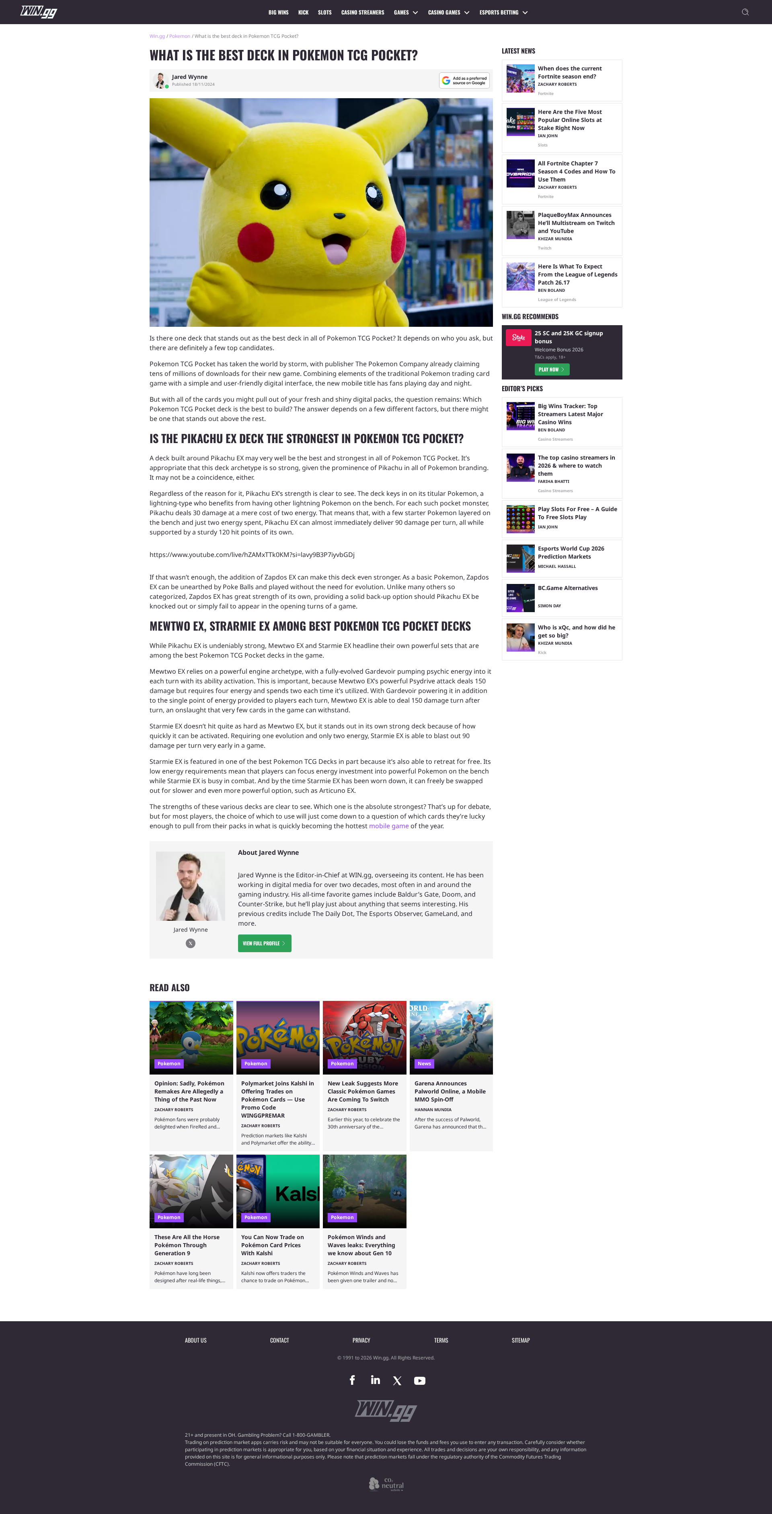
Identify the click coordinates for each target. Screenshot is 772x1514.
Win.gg (157, 36)
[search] (745, 12)
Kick (303, 12)
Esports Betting (499, 12)
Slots (325, 12)
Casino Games (444, 12)
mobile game (389, 825)
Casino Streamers (362, 12)
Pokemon (179, 36)
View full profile (261, 943)
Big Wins (279, 12)
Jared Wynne (189, 77)
